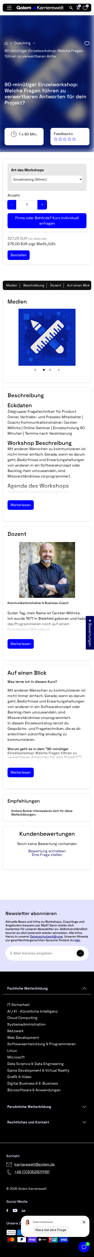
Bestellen (47, 897)
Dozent (55, 285)
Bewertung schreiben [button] (47, 851)
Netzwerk (15, 1031)
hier (77, 940)
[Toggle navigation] (9, 8)
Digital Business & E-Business (32, 1083)
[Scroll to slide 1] (44, 370)
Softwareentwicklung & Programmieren (41, 1044)
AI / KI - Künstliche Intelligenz (32, 1011)
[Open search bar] (71, 8)
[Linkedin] (23, 1210)
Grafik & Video (19, 1076)
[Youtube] (15, 1210)
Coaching (22, 43)
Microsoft (16, 1057)
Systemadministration (26, 1024)
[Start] (6, 43)
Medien (11, 285)
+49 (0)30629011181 (32, 1171)
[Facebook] (7, 1210)
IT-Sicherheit (18, 1004)
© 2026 (26, 1189)
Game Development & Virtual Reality (38, 1070)
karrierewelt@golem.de (34, 1164)
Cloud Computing (22, 1017)
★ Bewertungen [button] (90, 632)
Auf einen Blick (78, 285)
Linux (12, 1050)
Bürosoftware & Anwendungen (34, 1090)
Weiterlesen (20, 505)
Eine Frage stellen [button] (47, 855)
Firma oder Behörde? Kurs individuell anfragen (47, 220)
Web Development (23, 1037)
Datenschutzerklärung (46, 936)
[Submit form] (80, 953)
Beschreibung (33, 285)
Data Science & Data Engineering (35, 1063)
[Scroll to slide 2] (50, 370)
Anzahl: (14, 195)
